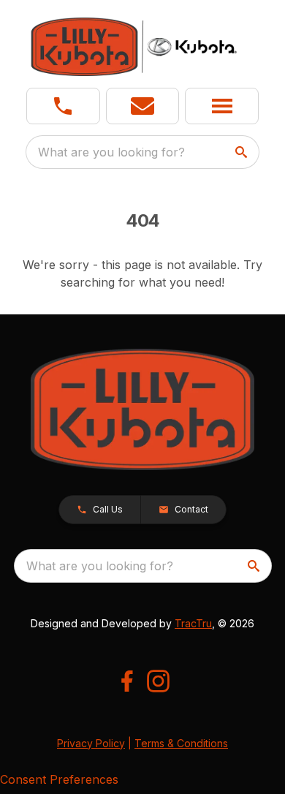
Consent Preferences (59, 779)
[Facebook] (127, 681)
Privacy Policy (91, 743)
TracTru (193, 623)
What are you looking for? (111, 152)
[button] (63, 106)
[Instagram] (158, 681)
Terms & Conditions (181, 743)
